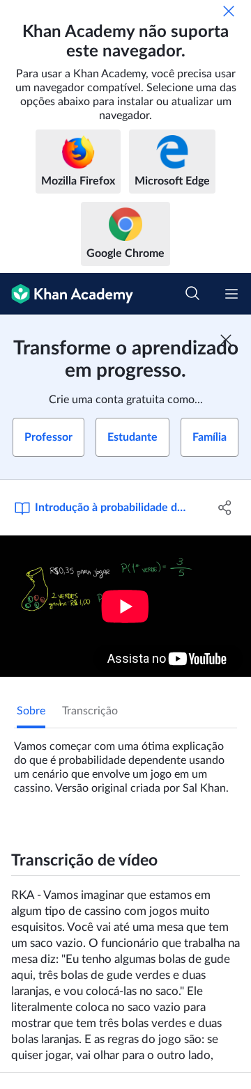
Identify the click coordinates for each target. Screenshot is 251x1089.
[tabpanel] (125, 761)
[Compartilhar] (225, 508)
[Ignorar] (229, 11)
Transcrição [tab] (90, 710)
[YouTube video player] (125, 606)
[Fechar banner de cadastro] (226, 340)
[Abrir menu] (231, 293)
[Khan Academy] (66, 294)
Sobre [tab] (31, 710)
